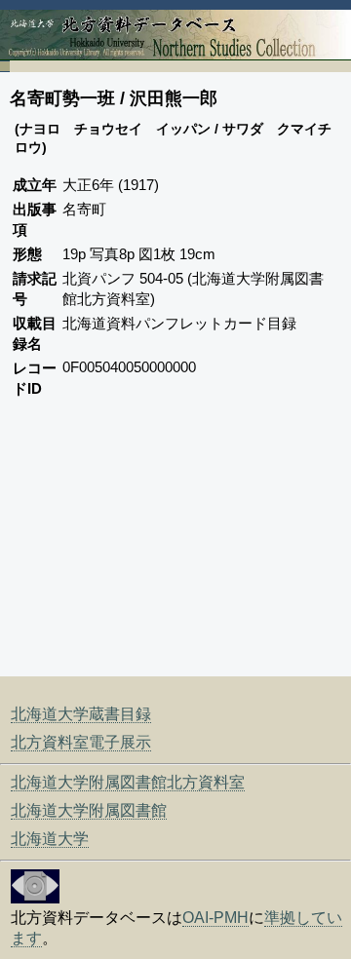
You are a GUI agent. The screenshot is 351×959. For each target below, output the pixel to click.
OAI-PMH (215, 917)
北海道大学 (50, 838)
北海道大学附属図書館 (89, 810)
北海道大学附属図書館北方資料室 (128, 782)
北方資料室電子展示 (81, 742)
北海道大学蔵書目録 (81, 714)
